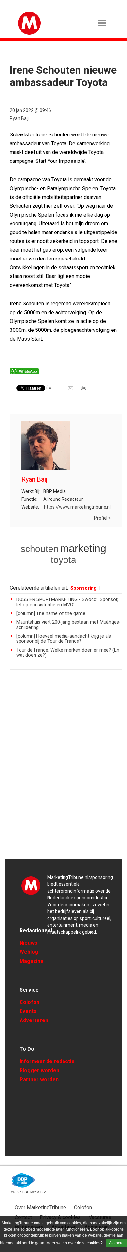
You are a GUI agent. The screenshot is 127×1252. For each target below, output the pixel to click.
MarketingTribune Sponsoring (31, 885)
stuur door (71, 390)
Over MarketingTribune (40, 1207)
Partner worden (39, 1079)
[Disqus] (66, 767)
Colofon (29, 1002)
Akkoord (116, 1243)
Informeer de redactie (47, 1061)
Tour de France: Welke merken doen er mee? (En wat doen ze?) (67, 652)
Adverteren (34, 1020)
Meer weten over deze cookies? (74, 1243)
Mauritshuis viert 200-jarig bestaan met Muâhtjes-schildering (68, 624)
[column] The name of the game (50, 613)
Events (28, 1011)
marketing (83, 548)
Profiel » (102, 518)
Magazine (32, 961)
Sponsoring (83, 588)
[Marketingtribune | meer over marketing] (29, 32)
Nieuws (28, 943)
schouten (40, 549)
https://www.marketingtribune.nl (77, 507)
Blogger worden (39, 1070)
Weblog (29, 952)
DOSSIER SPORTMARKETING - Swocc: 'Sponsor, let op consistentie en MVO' (67, 602)
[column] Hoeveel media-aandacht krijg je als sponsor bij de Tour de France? (63, 638)
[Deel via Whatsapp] (24, 372)
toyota (63, 560)
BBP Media (23, 1180)
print (84, 390)
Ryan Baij (19, 118)
